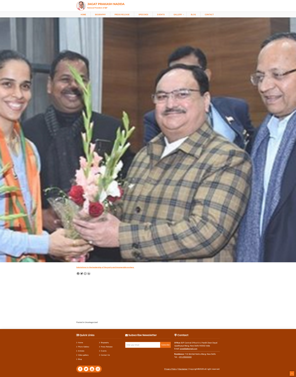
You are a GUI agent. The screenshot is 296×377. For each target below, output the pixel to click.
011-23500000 (185, 357)
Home (83, 15)
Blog (193, 15)
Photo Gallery (83, 347)
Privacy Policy (170, 369)
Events (161, 15)
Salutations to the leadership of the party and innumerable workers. (105, 267)
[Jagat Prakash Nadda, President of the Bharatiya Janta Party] (100, 6)
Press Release (122, 15)
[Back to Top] (292, 373)
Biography (100, 15)
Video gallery (83, 355)
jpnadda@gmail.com (188, 349)
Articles (81, 351)
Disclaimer (183, 369)
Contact (209, 15)
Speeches (143, 15)
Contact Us (105, 355)
